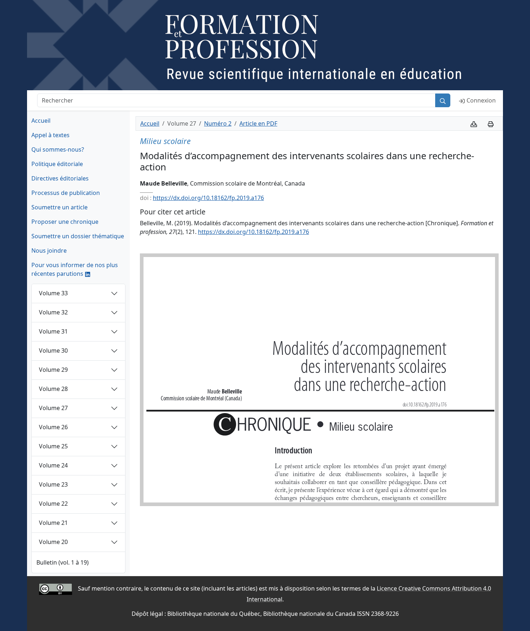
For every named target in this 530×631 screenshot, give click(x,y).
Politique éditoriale (57, 164)
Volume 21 (53, 523)
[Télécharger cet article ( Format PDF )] (474, 123)
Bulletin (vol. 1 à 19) (62, 562)
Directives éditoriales (60, 178)
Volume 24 (53, 465)
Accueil (40, 121)
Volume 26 (53, 427)
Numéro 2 (217, 123)
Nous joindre (49, 250)
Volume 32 (53, 312)
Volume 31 (53, 331)
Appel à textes (50, 135)
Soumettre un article (59, 207)
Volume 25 (53, 446)
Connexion (481, 100)
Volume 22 (53, 504)
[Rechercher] (442, 100)
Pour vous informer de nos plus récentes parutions (74, 269)
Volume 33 (53, 293)
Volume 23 (53, 484)
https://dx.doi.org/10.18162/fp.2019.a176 (208, 198)
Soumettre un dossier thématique (77, 236)
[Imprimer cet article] (490, 123)
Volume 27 (53, 408)
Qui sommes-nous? (57, 149)
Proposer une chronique (64, 222)
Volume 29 (53, 370)
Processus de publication (65, 193)
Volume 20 (53, 542)
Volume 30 (53, 350)
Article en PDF (258, 123)
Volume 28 (53, 389)
